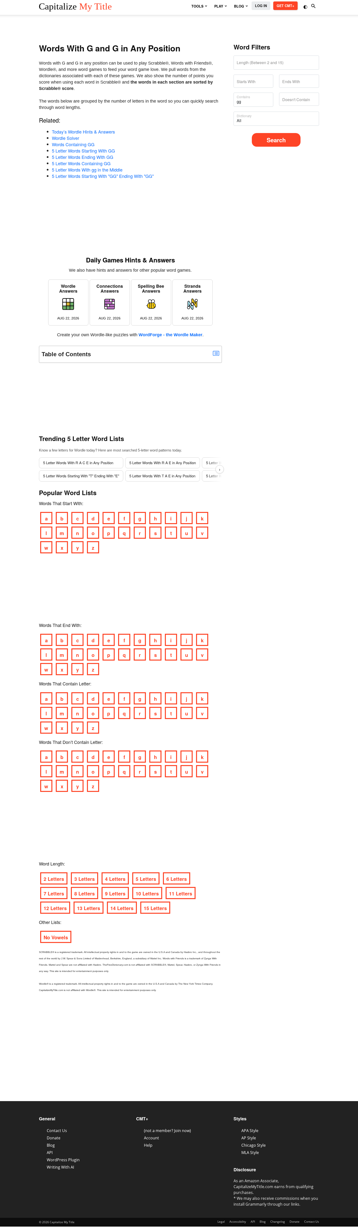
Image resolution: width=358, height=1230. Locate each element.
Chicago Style (253, 1145)
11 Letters (180, 893)
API (50, 1152)
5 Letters (146, 878)
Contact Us (57, 1130)
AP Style (248, 1138)
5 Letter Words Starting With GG (83, 150)
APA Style (249, 1130)
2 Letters (54, 878)
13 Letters (88, 908)
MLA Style (250, 1152)
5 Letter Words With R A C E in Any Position (78, 462)
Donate (53, 1138)
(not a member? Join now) (167, 1130)
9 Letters (115, 893)
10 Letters (147, 893)
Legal (221, 1222)
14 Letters (121, 908)
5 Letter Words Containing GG (81, 163)
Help (148, 1145)
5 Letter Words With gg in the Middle (87, 169)
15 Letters (155, 908)
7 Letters (54, 893)
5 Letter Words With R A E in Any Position (162, 462)
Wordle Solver (65, 138)
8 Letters (84, 893)
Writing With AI (60, 1167)
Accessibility (237, 1222)
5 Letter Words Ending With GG (82, 157)
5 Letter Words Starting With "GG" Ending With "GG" (103, 176)
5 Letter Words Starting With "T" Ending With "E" (81, 475)
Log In (261, 5)
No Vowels (56, 937)
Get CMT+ (285, 5)
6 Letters (176, 878)
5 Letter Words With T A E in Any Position (162, 475)
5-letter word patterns (154, 450)
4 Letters (115, 878)
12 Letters (55, 908)
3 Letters (84, 878)
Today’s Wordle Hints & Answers (83, 131)
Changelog (277, 1222)
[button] (306, 6)
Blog (51, 1145)
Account (151, 1138)
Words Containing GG (73, 144)
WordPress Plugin (63, 1160)
